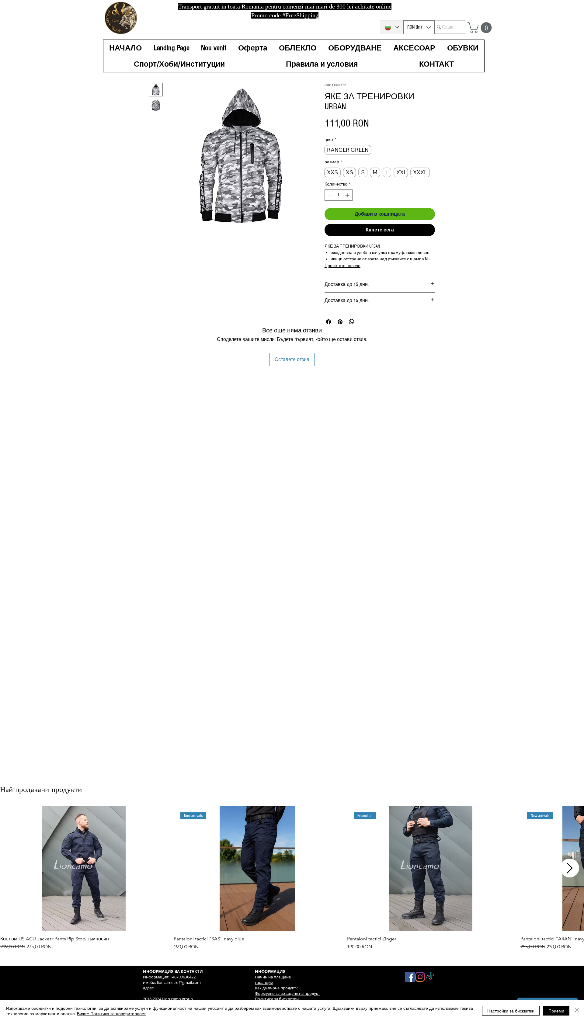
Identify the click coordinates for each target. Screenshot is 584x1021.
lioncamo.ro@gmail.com (179, 982)
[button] (419, 27)
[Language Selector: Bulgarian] (391, 27)
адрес (148, 988)
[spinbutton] (338, 195)
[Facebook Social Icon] (410, 977)
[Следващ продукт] (569, 868)
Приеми (556, 1011)
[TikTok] (430, 977)
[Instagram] (420, 977)
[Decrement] (329, 195)
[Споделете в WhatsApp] (351, 321)
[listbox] (419, 27)
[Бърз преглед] (84, 868)
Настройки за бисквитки (510, 1011)
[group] (292, 878)
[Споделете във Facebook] (328, 321)
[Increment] (348, 195)
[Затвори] (576, 1010)
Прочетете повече (342, 265)
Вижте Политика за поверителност (111, 1013)
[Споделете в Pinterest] (340, 321)
